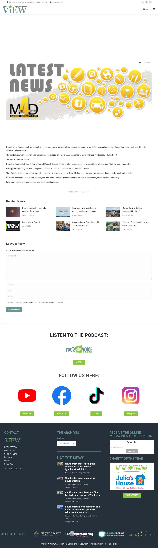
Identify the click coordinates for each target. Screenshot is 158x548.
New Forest (73, 473)
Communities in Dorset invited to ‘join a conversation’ (86, 224)
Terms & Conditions (68, 544)
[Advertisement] (79, 33)
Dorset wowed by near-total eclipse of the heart (34, 210)
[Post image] (13, 212)
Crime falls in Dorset (31, 222)
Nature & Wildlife (91, 516)
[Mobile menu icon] (154, 9)
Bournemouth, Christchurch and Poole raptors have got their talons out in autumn (82, 509)
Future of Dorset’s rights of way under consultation (135, 224)
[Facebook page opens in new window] (142, 2)
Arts (66, 473)
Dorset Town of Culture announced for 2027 (132, 210)
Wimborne (85, 499)
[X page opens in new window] (150, 2)
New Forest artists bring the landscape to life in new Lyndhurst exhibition (80, 466)
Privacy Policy (96, 544)
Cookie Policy (111, 544)
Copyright (84, 544)
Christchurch (79, 516)
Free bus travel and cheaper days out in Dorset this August (85, 210)
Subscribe (132, 442)
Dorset (77, 191)
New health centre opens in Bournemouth (80, 479)
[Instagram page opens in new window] (146, 2)
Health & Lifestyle (81, 484)
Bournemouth (70, 484)
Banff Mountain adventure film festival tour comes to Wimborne (82, 494)
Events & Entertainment (73, 499)
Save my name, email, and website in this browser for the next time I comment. (36, 303)
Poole (67, 519)
